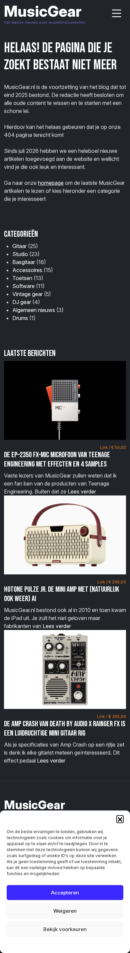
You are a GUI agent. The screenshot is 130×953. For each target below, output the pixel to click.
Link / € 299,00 (111, 581)
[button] (120, 818)
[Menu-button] (116, 13)
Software (23, 286)
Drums (20, 318)
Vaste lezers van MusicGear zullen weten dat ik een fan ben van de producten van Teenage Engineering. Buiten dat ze (65, 470)
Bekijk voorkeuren (65, 929)
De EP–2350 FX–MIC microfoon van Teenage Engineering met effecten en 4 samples (57, 459)
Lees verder (82, 491)
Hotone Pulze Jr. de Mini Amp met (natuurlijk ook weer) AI (61, 594)
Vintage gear (27, 294)
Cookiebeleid (48, 944)
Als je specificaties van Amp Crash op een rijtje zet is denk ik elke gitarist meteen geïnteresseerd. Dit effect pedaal (65, 739)
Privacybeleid (78, 944)
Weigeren (65, 911)
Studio (20, 254)
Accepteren (65, 892)
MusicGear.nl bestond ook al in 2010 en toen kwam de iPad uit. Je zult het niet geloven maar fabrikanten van (65, 604)
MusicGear (43, 11)
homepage (51, 182)
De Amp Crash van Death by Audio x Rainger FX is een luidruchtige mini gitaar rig (64, 728)
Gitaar (19, 246)
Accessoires (27, 270)
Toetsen (22, 278)
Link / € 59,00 (113, 447)
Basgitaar (23, 262)
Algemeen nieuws (33, 310)
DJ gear (21, 302)
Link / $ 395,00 (111, 716)
